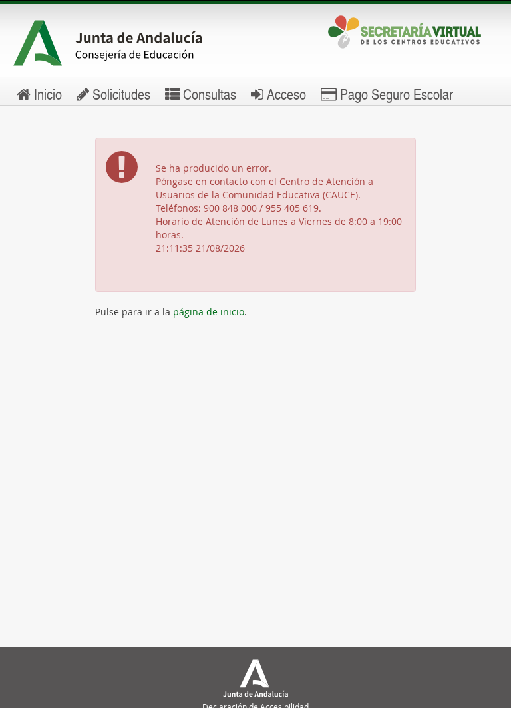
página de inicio (208, 311)
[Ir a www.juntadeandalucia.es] (124, 43)
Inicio (46, 94)
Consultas (208, 94)
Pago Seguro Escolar (395, 94)
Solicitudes (119, 94)
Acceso (284, 94)
